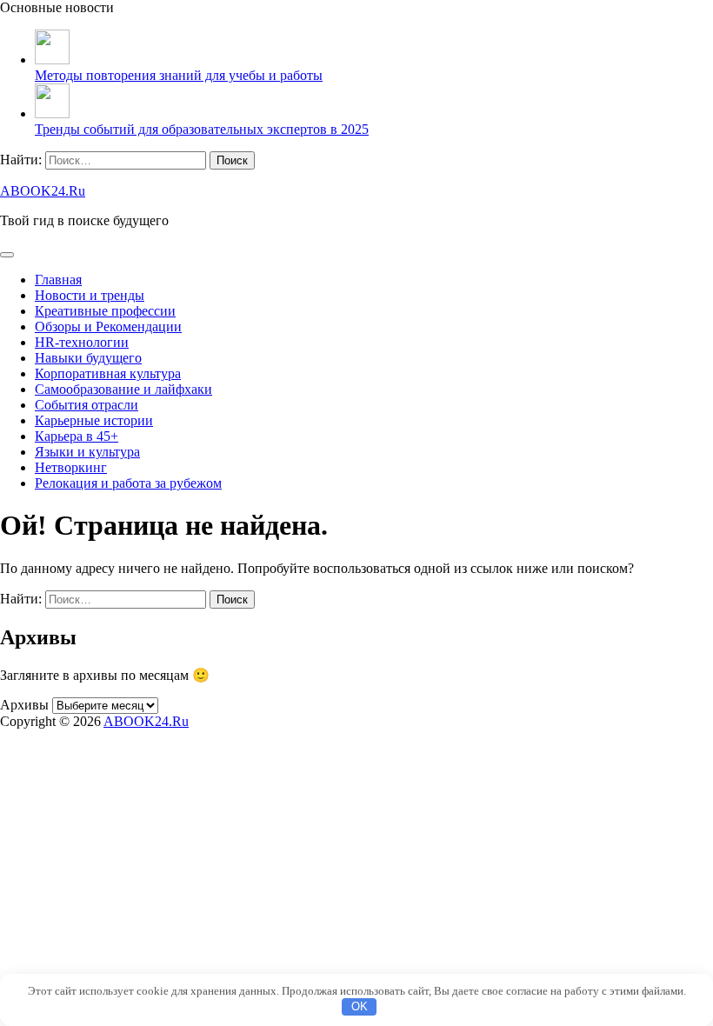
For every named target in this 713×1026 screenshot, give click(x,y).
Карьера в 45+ (76, 436)
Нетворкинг (71, 467)
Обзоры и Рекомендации (108, 326)
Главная (58, 279)
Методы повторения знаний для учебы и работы (179, 75)
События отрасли (86, 404)
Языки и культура (87, 451)
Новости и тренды (89, 295)
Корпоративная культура (108, 373)
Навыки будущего (88, 357)
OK (359, 1006)
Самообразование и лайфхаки (123, 389)
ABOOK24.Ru (42, 190)
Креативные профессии (105, 310)
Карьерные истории (94, 420)
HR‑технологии (82, 342)
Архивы (24, 704)
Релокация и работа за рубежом (128, 483)
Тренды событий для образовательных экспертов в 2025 (202, 129)
